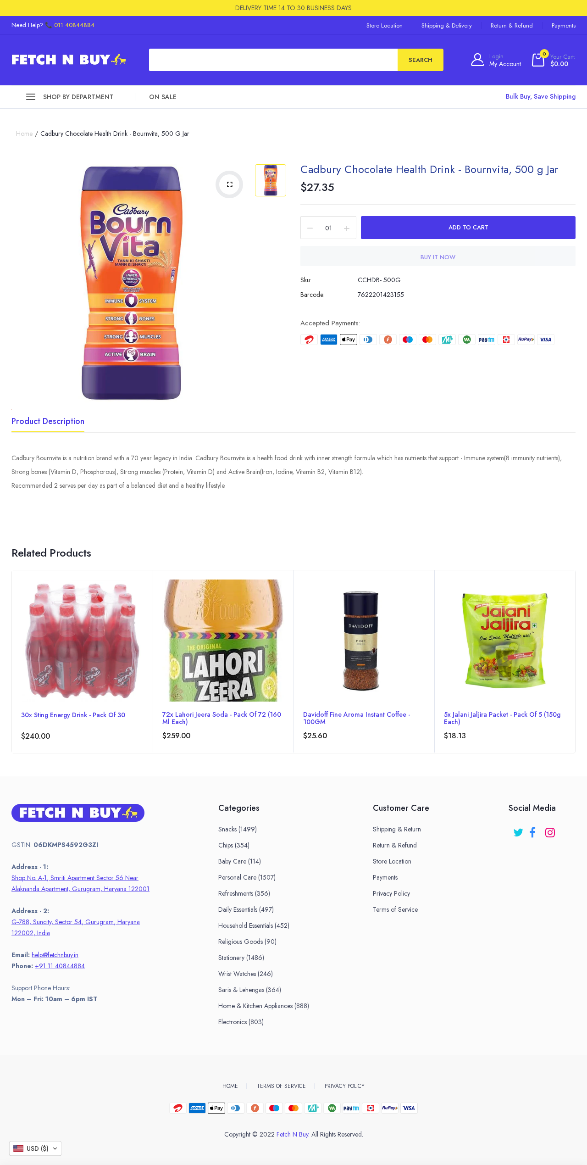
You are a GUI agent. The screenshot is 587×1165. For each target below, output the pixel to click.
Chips (233, 845)
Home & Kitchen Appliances (263, 1005)
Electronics (241, 1021)
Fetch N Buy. (293, 1134)
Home (24, 133)
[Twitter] (519, 829)
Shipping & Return (397, 829)
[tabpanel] (82, 661)
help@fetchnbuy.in (55, 954)
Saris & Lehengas (249, 989)
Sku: (305, 280)
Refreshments (244, 893)
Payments (564, 25)
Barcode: (312, 294)
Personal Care (247, 877)
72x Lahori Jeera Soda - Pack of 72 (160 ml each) (221, 718)
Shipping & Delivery (446, 25)
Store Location (384, 25)
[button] (35, 1148)
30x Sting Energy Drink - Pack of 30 (73, 715)
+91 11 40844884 (60, 965)
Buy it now (438, 257)
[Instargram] (551, 829)
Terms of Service (395, 909)
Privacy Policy (391, 893)
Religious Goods (247, 941)
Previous (11, 674)
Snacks (237, 829)
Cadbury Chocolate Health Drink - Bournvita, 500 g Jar (429, 169)
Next (575, 674)
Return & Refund (512, 25)
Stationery (241, 957)
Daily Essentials (246, 909)
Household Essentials (253, 925)
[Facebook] (535, 829)
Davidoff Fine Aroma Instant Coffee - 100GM (356, 718)
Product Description (47, 422)
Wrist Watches (245, 973)
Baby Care (239, 861)
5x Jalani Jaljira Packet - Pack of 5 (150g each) (502, 718)
